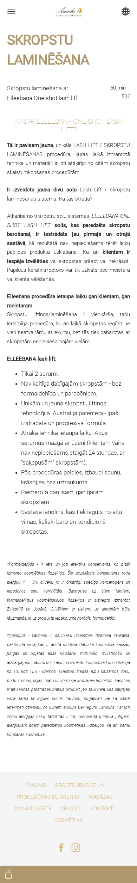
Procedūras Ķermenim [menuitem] (48, 797)
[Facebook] (61, 848)
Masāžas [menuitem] (100, 797)
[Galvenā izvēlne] (11, 11)
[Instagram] (76, 848)
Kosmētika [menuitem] (68, 820)
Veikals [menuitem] (71, 808)
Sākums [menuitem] (35, 785)
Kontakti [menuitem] (102, 808)
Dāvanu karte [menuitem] (33, 808)
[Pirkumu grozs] (8, 874)
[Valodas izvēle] (125, 11)
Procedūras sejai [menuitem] (79, 785)
